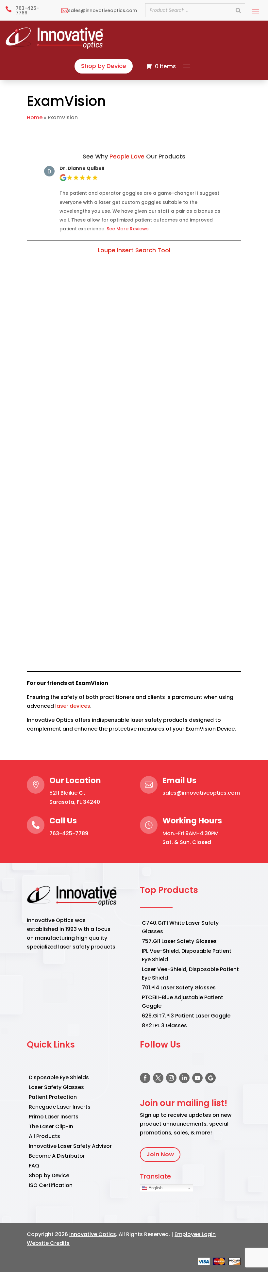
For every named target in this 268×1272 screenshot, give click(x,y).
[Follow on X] (158, 1078)
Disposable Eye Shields (59, 1077)
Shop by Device (103, 66)
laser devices (72, 706)
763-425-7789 (68, 833)
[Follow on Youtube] (197, 1078)
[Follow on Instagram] (171, 1078)
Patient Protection (53, 1097)
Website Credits (48, 1243)
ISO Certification (51, 1185)
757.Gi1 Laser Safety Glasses (179, 941)
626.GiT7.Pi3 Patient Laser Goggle (186, 1015)
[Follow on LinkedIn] (184, 1078)
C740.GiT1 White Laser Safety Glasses (180, 927)
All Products (44, 1136)
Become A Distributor (57, 1156)
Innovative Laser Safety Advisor (70, 1146)
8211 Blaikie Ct (67, 793)
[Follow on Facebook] (145, 1078)
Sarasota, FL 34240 (74, 802)
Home (34, 117)
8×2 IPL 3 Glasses (164, 1025)
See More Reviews (128, 228)
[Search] (238, 10)
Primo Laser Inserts (53, 1116)
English (154, 1187)
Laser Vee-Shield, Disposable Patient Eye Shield (190, 974)
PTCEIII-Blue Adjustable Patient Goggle (182, 1002)
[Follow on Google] (210, 1078)
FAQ (34, 1165)
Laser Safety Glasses (56, 1087)
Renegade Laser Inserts (60, 1107)
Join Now (160, 1154)
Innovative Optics (92, 1234)
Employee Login (195, 1234)
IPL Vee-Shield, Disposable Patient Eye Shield (186, 955)
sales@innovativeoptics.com (201, 793)
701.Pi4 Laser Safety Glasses (179, 987)
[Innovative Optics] (55, 47)
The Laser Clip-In (51, 1126)
